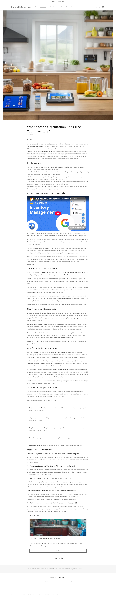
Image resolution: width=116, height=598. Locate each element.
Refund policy (38, 594)
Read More (58, 550)
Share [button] (30, 139)
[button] (43, 7)
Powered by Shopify (29, 594)
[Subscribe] (71, 582)
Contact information (64, 594)
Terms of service (54, 594)
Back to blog (59, 558)
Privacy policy (46, 594)
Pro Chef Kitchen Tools (20, 594)
